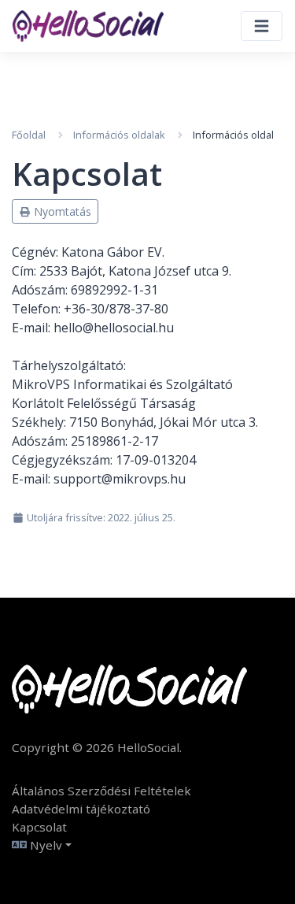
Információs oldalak (119, 135)
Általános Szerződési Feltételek (101, 790)
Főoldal (29, 135)
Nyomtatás (61, 211)
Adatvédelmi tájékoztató (81, 809)
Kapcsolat (39, 827)
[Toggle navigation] (261, 26)
